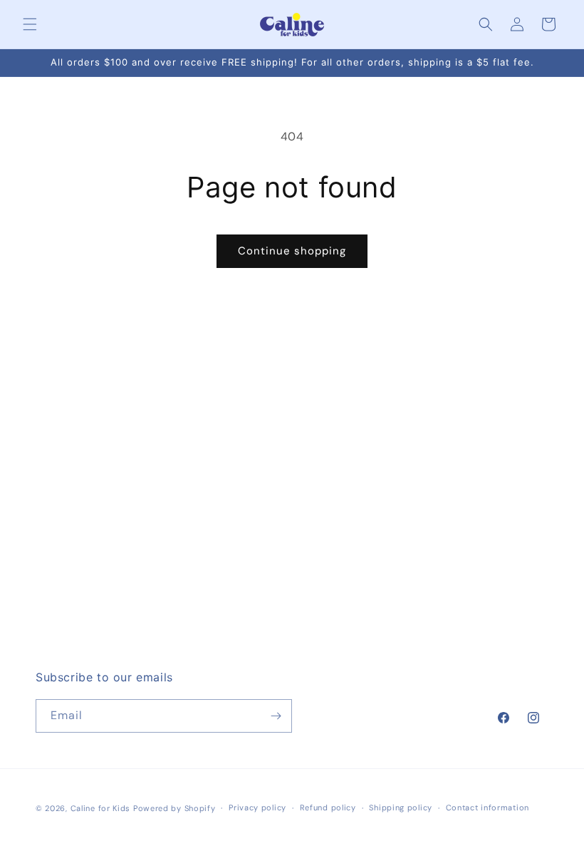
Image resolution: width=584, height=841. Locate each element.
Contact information (487, 807)
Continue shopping (292, 251)
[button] (30, 24)
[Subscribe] (275, 716)
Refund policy (328, 807)
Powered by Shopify (174, 808)
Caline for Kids (101, 808)
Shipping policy (400, 807)
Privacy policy (257, 807)
